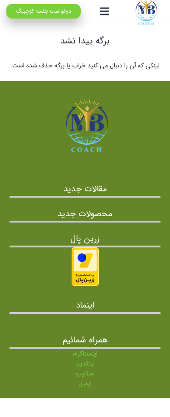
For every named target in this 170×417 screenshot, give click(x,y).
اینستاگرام (85, 354)
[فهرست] (103, 11)
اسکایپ (85, 374)
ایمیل (85, 384)
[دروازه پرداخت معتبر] (85, 284)
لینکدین (85, 364)
